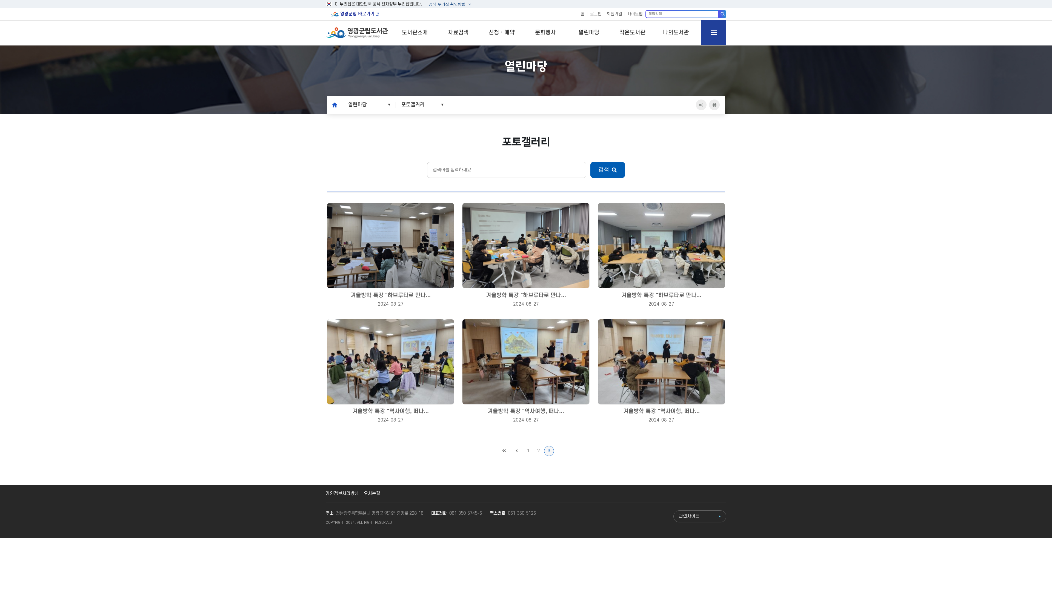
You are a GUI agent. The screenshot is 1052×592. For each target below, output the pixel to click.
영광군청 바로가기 (357, 14)
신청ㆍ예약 (502, 33)
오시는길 (372, 493)
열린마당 (589, 33)
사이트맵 (635, 14)
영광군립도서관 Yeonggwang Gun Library (358, 32)
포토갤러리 (413, 104)
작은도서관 (632, 33)
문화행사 (545, 33)
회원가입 (614, 14)
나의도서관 (676, 33)
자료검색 (458, 33)
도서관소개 (415, 33)
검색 (722, 14)
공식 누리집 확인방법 (447, 4)
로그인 (596, 14)
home (333, 104)
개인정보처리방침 (342, 493)
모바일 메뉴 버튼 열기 (714, 33)
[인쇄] (714, 104)
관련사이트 (689, 516)
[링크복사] (701, 104)
